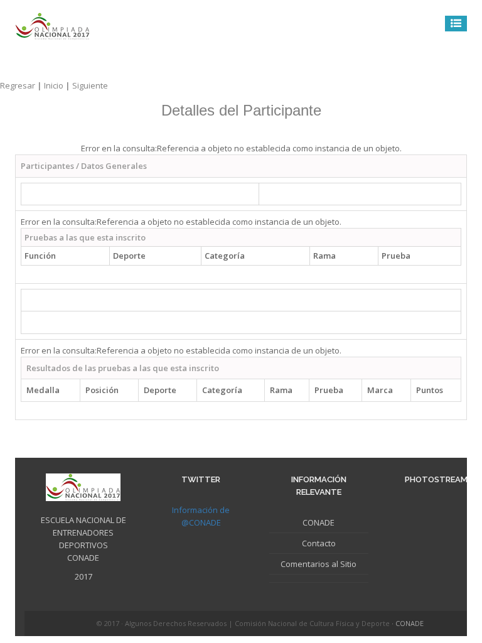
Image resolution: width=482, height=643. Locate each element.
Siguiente (90, 85)
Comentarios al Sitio (318, 564)
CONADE (319, 522)
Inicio (58, 85)
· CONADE (408, 623)
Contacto (319, 543)
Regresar (22, 85)
